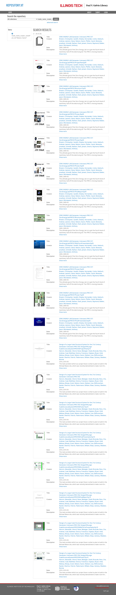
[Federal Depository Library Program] (76, 590)
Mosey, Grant (69, 355)
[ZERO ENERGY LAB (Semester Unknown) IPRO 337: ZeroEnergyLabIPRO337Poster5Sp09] (39, 151)
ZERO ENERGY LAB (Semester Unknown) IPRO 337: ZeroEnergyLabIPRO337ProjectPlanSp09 (76, 61)
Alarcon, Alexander (65, 351)
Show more (63, 54)
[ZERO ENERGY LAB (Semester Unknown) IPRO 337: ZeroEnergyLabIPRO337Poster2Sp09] (39, 177)
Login (106, 12)
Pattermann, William (82, 357)
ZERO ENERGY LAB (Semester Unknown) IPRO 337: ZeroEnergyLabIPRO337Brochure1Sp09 (76, 87)
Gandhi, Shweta (78, 39)
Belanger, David (87, 351)
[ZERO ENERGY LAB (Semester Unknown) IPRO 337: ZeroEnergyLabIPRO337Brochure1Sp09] (39, 92)
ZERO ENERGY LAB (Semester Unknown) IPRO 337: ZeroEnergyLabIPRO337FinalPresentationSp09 (76, 320)
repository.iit (14, 5)
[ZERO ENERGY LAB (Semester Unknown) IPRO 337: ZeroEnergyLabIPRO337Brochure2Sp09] (39, 221)
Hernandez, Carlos (91, 39)
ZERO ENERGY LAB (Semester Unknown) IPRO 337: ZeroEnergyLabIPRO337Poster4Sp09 (76, 113)
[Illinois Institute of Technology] (20, 586)
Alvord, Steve (76, 351)
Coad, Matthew (70, 353)
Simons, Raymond (93, 43)
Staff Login (106, 591)
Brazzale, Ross (97, 351)
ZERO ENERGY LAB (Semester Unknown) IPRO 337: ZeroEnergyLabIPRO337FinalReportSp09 (76, 191)
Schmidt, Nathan (71, 43)
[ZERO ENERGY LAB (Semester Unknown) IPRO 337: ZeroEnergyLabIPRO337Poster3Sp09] (39, 280)
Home (10, 12)
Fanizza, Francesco (82, 353)
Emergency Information (102, 587)
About (89, 12)
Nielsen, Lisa (89, 355)
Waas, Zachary (95, 357)
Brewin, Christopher (66, 39)
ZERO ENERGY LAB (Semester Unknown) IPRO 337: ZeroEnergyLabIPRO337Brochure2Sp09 (76, 216)
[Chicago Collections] (62, 590)
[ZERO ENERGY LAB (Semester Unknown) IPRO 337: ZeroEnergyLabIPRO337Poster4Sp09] (39, 125)
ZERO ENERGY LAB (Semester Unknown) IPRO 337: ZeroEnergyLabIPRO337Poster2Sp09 (76, 165)
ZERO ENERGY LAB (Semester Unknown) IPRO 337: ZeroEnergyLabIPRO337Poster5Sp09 (76, 139)
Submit (97, 12)
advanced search (52, 22)
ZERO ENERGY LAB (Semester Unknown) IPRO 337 (76, 37)
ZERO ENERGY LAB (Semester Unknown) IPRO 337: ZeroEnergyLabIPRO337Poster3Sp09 (76, 268)
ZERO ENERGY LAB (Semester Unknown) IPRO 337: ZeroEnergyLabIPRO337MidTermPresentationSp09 (76, 242)
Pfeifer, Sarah (90, 41)
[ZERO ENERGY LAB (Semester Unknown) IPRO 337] (39, 46)
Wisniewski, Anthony (70, 45)
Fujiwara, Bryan (94, 353)
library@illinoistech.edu (103, 586)
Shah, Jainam (82, 43)
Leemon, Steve (70, 41)
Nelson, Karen (80, 41)
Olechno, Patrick (69, 357)
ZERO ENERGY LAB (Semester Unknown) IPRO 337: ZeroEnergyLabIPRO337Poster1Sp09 (76, 294)
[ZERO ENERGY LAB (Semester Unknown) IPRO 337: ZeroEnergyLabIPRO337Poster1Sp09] (39, 306)
